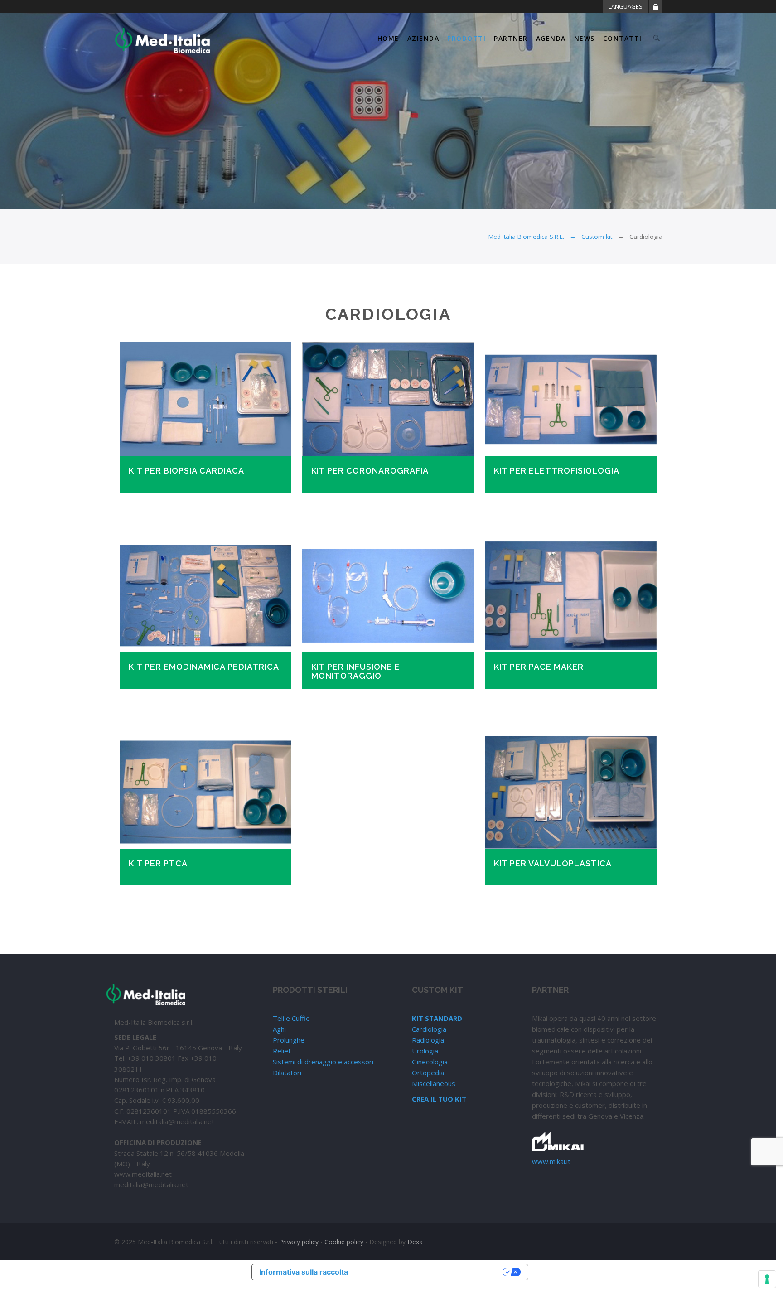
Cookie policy (343, 1241)
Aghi (279, 1029)
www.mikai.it (551, 1161)
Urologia (425, 1050)
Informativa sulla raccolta (303, 1271)
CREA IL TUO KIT (439, 1098)
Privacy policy (299, 1241)
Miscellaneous (433, 1083)
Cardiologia (429, 1029)
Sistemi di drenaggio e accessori (323, 1061)
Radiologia (428, 1039)
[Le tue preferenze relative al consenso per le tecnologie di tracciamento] (767, 1279)
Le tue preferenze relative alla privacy (430, 1271)
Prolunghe (288, 1039)
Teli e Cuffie (291, 1018)
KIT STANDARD (437, 1018)
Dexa (415, 1241)
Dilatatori (287, 1072)
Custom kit (596, 236)
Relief (281, 1050)
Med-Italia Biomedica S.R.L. (526, 236)
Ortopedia (428, 1072)
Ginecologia (430, 1061)
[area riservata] (655, 8)
